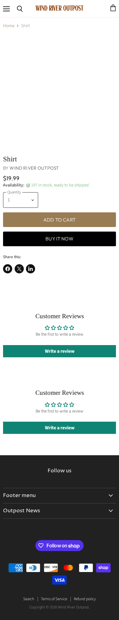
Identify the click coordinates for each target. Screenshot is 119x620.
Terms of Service (54, 599)
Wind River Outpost (34, 168)
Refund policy (85, 599)
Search (28, 599)
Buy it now (59, 239)
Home (8, 25)
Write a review (59, 351)
